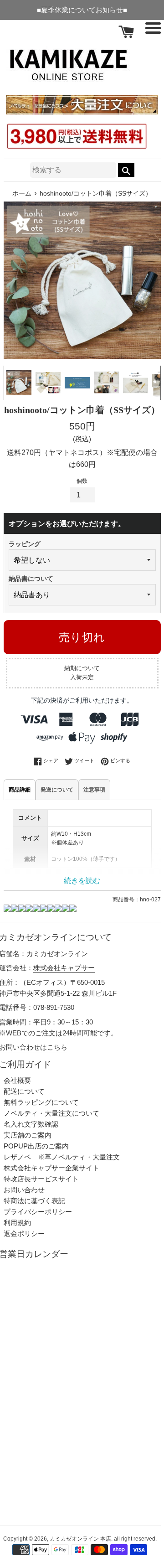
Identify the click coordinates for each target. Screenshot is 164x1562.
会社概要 (17, 1080)
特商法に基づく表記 (34, 1201)
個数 (82, 481)
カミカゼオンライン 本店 (80, 1539)
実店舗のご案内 (27, 1135)
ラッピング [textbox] (25, 544)
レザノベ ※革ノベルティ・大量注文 (62, 1157)
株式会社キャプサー (64, 968)
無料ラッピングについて (41, 1102)
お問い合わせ (24, 1190)
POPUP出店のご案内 (36, 1146)
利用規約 (17, 1222)
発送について (57, 789)
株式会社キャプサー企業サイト (51, 1168)
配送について (24, 1091)
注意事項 (94, 789)
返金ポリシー (24, 1233)
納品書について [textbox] (31, 578)
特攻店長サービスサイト (41, 1179)
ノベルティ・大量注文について (51, 1113)
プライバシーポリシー (38, 1211)
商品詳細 (20, 789)
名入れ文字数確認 (31, 1124)
